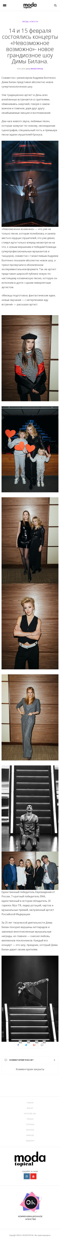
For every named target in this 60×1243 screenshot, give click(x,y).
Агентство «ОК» (30, 1114)
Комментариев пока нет (21, 1060)
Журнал (30, 1108)
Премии (30, 1119)
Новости (34, 21)
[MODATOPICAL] (30, 5)
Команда (30, 1135)
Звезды (25, 21)
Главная (30, 1103)
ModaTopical (37, 68)
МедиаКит (30, 1141)
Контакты (30, 1130)
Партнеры (30, 1124)
